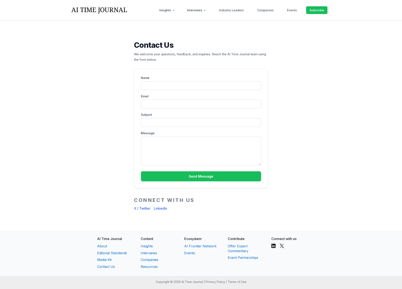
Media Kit (104, 260)
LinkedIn (160, 208)
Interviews (194, 10)
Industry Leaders (231, 10)
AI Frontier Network (200, 246)
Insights (165, 10)
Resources (149, 266)
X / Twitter (142, 208)
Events (292, 10)
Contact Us (106, 266)
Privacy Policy (215, 282)
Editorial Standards (112, 253)
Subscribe (316, 10)
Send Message (201, 176)
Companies (265, 10)
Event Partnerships (243, 257)
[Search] (302, 10)
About (102, 246)
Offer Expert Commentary (238, 248)
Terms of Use (237, 282)
